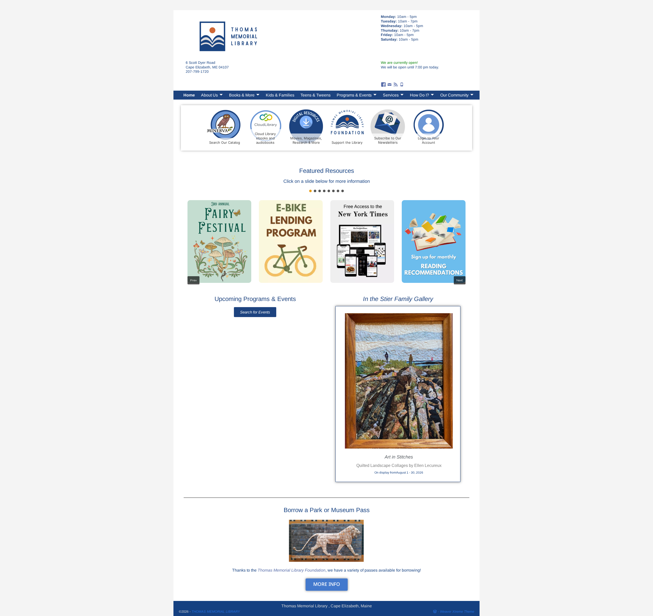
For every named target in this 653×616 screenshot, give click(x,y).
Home (189, 95)
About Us (209, 95)
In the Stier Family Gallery (398, 298)
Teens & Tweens (315, 95)
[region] (326, 238)
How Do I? (419, 95)
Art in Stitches (399, 457)
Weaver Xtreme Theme (457, 611)
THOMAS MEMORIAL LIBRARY (216, 611)
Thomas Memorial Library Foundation (291, 570)
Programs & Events (354, 95)
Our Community (454, 95)
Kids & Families (280, 95)
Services (391, 95)
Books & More (242, 95)
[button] (310, 191)
